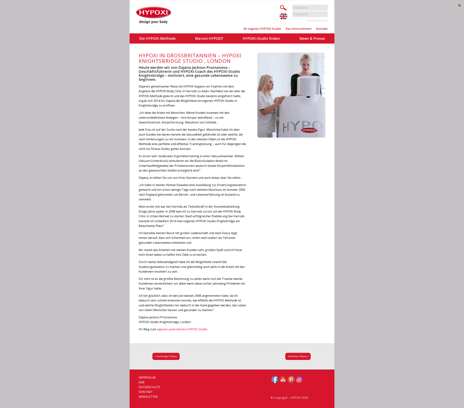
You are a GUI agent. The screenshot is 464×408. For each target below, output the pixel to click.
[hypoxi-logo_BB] (154, 16)
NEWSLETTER (148, 397)
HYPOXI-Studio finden (261, 38)
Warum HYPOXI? (209, 38)
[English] (283, 16)
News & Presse (312, 38)
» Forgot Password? (317, 20)
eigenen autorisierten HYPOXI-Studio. (182, 329)
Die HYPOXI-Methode (157, 38)
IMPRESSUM (147, 378)
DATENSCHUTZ (149, 387)
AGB (141, 382)
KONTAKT (146, 392)
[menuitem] (262, 28)
